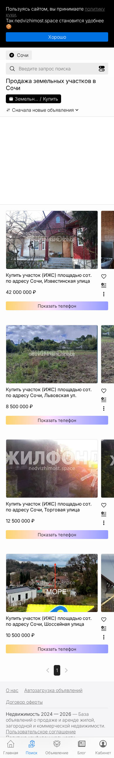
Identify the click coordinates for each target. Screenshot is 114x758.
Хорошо (57, 37)
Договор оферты (24, 702)
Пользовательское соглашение (41, 732)
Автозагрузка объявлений (53, 690)
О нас (12, 690)
